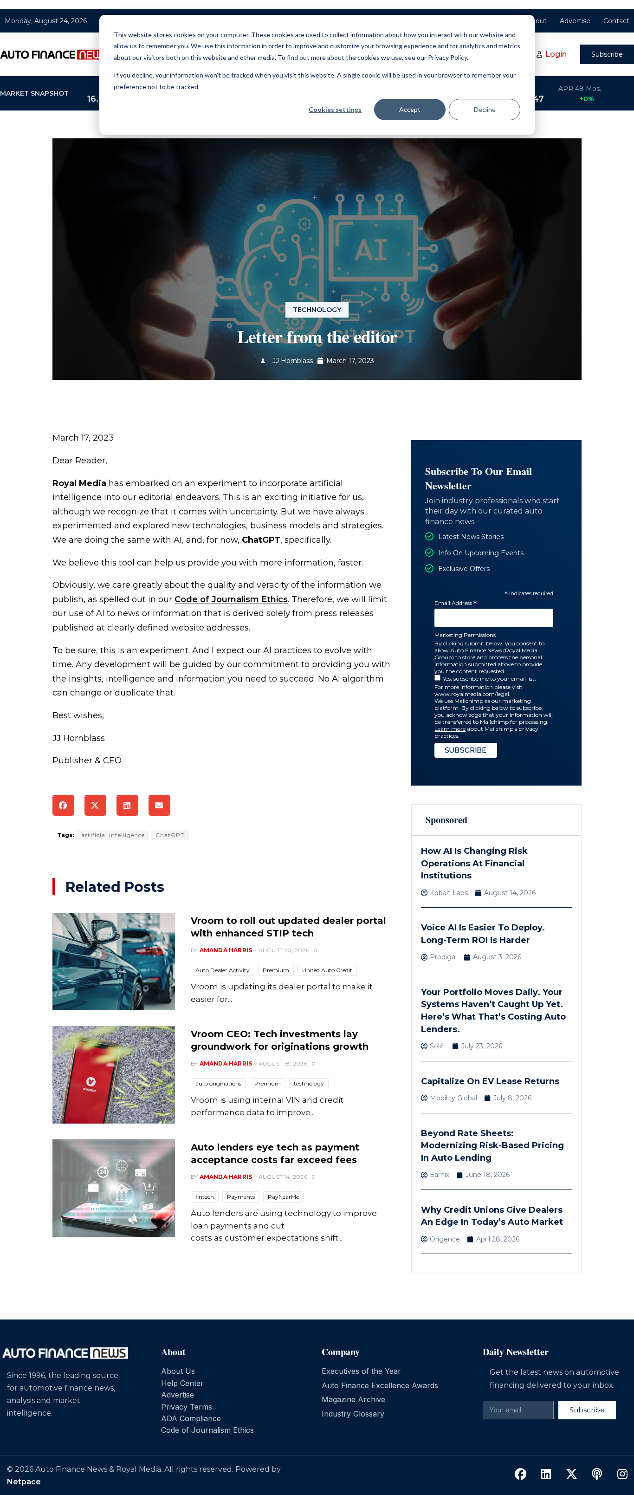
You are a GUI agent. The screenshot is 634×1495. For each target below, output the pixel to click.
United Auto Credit (327, 970)
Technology (317, 310)
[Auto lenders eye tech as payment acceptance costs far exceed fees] (113, 1188)
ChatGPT (169, 835)
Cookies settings (335, 109)
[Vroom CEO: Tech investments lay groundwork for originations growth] (113, 1075)
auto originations (218, 1083)
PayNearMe (283, 1196)
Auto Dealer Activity (222, 970)
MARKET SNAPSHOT (34, 93)
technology (309, 1083)
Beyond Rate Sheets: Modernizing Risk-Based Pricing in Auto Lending (492, 1145)
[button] (63, 805)
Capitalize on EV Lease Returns (490, 1081)
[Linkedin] (545, 1474)
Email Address (455, 603)
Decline (485, 109)
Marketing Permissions (465, 634)
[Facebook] (520, 1474)
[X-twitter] (571, 1474)
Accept (410, 109)
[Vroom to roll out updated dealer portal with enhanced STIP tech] (113, 961)
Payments (241, 1196)
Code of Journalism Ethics (231, 599)
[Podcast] (596, 1474)
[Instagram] (622, 1474)
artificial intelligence (113, 835)
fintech (204, 1196)
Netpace (24, 1481)
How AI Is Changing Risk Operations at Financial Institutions (474, 863)
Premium (276, 970)
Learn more (450, 728)
